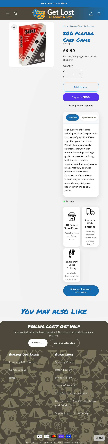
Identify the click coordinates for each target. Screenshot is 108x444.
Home (65, 26)
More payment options (81, 105)
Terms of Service (65, 385)
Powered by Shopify (72, 442)
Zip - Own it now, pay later (71, 393)
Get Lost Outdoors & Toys (48, 442)
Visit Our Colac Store (65, 343)
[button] (8, 14)
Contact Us (38, 342)
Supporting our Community (71, 413)
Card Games (89, 26)
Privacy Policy (63, 377)
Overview (72, 117)
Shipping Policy (64, 362)
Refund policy (63, 369)
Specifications (89, 117)
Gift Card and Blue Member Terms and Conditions (75, 403)
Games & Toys (76, 26)
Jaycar (13, 377)
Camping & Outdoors (22, 362)
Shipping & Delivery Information (81, 291)
